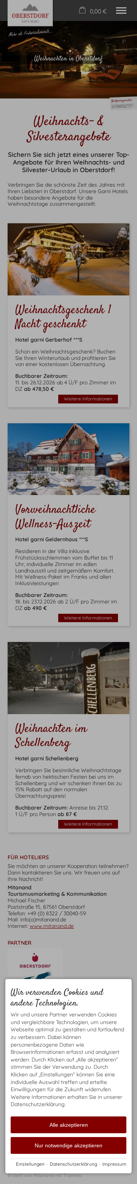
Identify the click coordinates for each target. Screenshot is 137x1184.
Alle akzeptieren (68, 1125)
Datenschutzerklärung (73, 1164)
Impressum (114, 1164)
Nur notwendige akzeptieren (68, 1145)
